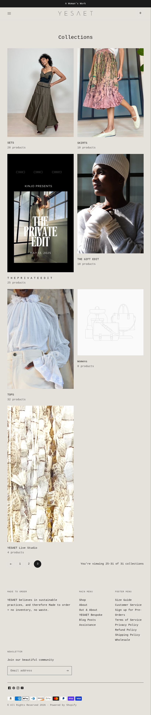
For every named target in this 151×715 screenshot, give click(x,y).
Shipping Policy (127, 635)
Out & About (88, 610)
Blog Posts (87, 620)
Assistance (87, 625)
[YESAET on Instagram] (18, 688)
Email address (20, 666)
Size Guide (123, 600)
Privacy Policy (126, 625)
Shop (82, 600)
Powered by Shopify (63, 705)
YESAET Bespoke (90, 615)
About (83, 605)
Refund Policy (126, 630)
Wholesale (122, 640)
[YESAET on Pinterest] (13, 688)
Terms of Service (128, 620)
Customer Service (128, 605)
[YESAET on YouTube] (22, 688)
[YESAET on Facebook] (9, 688)
